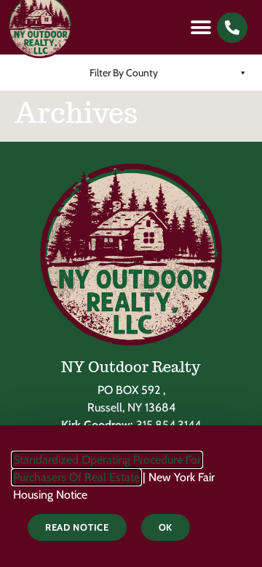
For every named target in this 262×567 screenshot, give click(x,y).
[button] (200, 27)
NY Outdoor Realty (131, 367)
